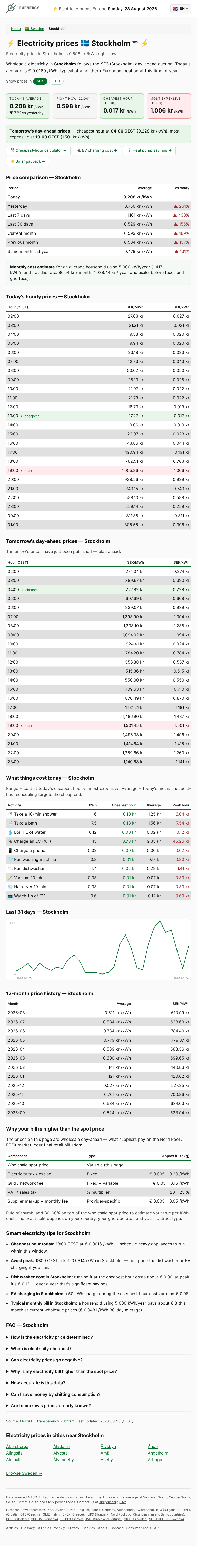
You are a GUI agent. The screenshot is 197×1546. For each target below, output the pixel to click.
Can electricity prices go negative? (47, 1359)
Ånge (153, 1446)
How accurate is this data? (38, 1382)
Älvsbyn (108, 1446)
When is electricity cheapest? (41, 1348)
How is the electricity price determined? (52, 1337)
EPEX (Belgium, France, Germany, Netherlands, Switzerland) (111, 1510)
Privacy (73, 1528)
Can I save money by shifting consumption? (55, 1394)
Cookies (88, 1528)
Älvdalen (61, 1446)
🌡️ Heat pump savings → (149, 150)
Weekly (59, 1528)
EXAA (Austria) (56, 1510)
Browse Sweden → (24, 1473)
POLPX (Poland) (17, 1519)
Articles (12, 1528)
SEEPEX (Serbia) (71, 1519)
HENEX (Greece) (72, 1514)
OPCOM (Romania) (44, 1519)
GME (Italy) (51, 1514)
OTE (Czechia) (30, 1514)
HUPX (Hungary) (97, 1514)
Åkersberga (17, 1446)
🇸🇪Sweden (34, 29)
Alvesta (60, 1453)
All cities (44, 1528)
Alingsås (14, 1453)
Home (16, 29)
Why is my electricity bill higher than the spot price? (64, 1371)
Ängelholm (158, 1453)
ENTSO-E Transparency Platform (47, 1421)
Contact (117, 1528)
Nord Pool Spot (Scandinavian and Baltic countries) (147, 1514)
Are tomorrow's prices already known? (51, 1405)
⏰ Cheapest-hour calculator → (38, 150)
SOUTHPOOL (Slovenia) (166, 1519)
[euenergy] (22, 8)
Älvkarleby (63, 1459)
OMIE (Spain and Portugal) (103, 1519)
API (156, 1528)
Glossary (28, 1528)
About (102, 1528)
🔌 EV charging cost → (96, 150)
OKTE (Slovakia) (135, 1519)
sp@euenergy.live (112, 1502)
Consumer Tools (138, 1528)
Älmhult (13, 1459)
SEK (40, 81)
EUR (56, 81)
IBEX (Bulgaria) (166, 1510)
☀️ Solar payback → (27, 161)
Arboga (155, 1459)
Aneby (107, 1459)
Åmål (105, 1453)
